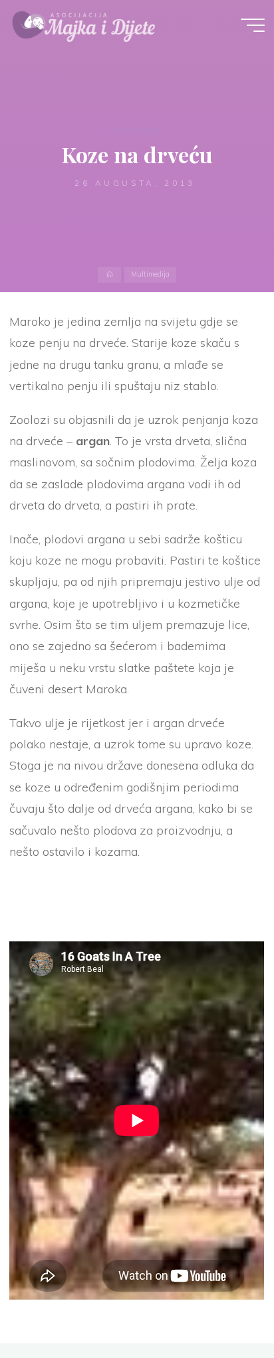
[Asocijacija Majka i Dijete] (83, 25)
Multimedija (135, 129)
